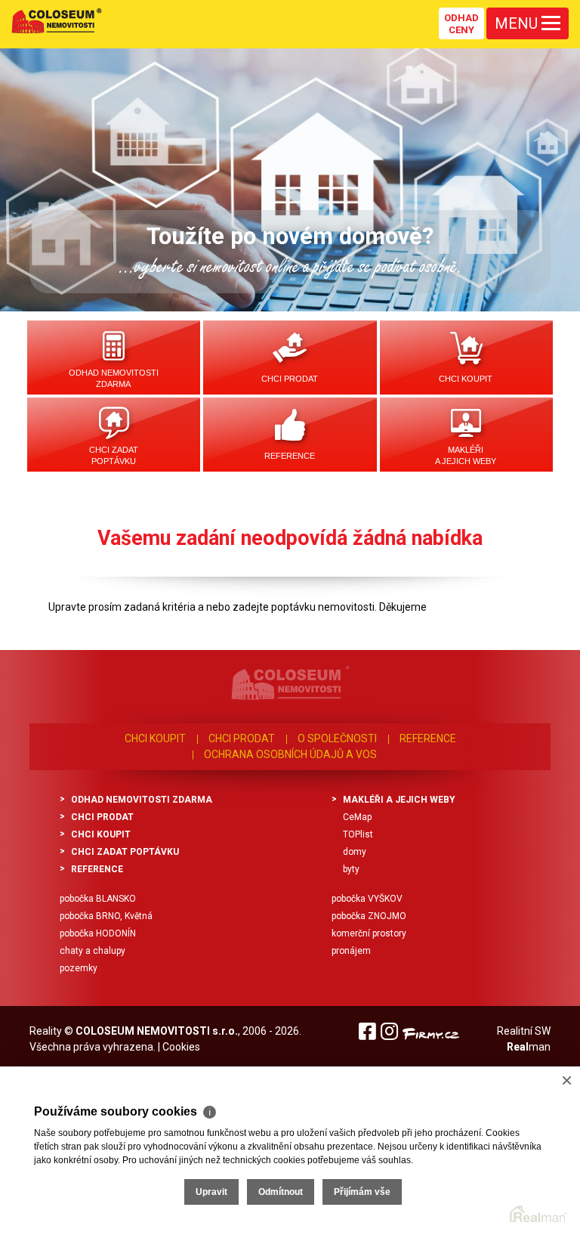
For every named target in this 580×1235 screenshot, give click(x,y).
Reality (45, 1031)
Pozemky (78, 968)
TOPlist (358, 834)
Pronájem (351, 951)
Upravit (211, 1192)
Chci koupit (465, 378)
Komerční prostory (369, 933)
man (529, 1047)
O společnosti (337, 738)
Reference (289, 455)
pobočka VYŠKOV (367, 898)
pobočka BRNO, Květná (106, 916)
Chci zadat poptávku (113, 455)
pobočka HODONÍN (98, 933)
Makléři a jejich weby (465, 455)
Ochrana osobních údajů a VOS (290, 754)
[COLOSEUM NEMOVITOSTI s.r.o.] (56, 20)
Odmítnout (280, 1192)
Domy (354, 852)
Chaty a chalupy (92, 951)
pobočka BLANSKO (98, 898)
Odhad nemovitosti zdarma (114, 378)
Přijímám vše (362, 1192)
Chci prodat (289, 378)
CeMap (357, 817)
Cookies (181, 1047)
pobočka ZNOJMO (369, 916)
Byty (351, 869)
